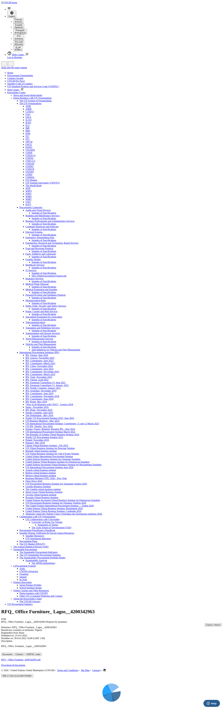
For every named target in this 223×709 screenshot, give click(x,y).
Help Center (14, 89)
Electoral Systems (33, 232)
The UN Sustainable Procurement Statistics (40, 555)
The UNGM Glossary (30, 601)
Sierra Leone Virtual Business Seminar (44, 492)
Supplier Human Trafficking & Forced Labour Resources (46, 533)
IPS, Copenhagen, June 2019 (39, 393)
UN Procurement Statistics (20, 604)
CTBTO (29, 111)
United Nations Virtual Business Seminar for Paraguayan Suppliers (57, 462)
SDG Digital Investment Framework (49, 276)
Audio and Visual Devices (38, 210)
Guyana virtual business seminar (40, 494)
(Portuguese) (20, 31)
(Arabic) (18, 48)
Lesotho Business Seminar (38, 486)
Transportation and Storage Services (42, 333)
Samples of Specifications (44, 213)
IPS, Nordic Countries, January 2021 (43, 388)
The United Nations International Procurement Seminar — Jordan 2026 (59, 505)
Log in (10, 57)
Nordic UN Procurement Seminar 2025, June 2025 (49, 418)
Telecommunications (35, 322)
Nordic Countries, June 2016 (39, 412)
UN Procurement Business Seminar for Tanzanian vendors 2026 (56, 483)
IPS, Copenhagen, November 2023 (42, 371)
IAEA (28, 117)
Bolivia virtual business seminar (40, 473)
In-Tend (23, 579)
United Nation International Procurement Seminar (49, 456)
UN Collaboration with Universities (42, 519)
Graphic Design (33, 259)
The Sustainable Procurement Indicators (38, 552)
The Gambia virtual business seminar (43, 489)
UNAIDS (30, 150)
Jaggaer (23, 577)
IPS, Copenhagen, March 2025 (40, 363)
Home (10, 72)
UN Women (31, 180)
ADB (28, 106)
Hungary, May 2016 (35, 442)
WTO (28, 204)
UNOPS (29, 172)
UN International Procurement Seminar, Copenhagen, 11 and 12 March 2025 (62, 423)
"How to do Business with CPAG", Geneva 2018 (49, 404)
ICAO (28, 120)
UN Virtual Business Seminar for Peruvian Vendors (50, 448)
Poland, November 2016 (37, 440)
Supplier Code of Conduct (19, 83)
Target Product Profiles (30, 585)
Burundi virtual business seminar (41, 451)
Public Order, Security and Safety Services (45, 306)
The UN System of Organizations (35, 100)
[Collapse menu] (11, 63)
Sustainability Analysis (36, 560)
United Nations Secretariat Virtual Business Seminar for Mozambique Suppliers (63, 464)
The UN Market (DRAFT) (32, 544)
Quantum (23, 574)
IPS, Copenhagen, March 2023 (40, 374)
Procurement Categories (30, 207)
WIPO (28, 191)
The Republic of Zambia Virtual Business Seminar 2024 (52, 434)
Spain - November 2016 (37, 407)
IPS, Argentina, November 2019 (40, 390)
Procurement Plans (28, 541)
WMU (28, 199)
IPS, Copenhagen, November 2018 (42, 396)
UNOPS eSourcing (28, 571)
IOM (27, 133)
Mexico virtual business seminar (40, 475)
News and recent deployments (27, 95)
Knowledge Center (16, 92)
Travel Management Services (39, 338)
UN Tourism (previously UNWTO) (42, 183)
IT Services (30, 270)
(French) (18, 20)
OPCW (29, 141)
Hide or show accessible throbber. (17, 676)
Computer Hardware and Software (42, 226)
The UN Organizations (30, 103)
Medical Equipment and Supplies (41, 289)
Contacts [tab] (19, 654)
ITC (27, 136)
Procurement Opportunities (20, 75)
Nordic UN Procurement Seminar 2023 (44, 437)
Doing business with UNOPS (33, 593)
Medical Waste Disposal (37, 284)
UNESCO (30, 155)
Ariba (22, 568)
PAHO (28, 147)
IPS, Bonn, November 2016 (38, 410)
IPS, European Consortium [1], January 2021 (47, 385)
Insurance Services (34, 278)
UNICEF (29, 163)
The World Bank (33, 185)
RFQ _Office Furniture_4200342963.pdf (21, 659)
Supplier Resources (34, 535)
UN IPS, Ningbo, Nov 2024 (39, 426)
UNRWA (29, 177)
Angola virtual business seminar (40, 470)
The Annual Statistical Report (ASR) (31, 546)
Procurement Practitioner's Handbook (37, 530)
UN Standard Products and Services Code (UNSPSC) (33, 86)
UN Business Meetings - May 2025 (42, 421)
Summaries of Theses (48, 525)
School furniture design (30, 587)
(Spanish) (19, 26)
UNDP (28, 152)
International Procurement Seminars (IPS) (39, 352)
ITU (27, 139)
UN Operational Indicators (38, 538)
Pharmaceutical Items (35, 300)
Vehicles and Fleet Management (40, 344)
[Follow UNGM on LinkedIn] (104, 670)
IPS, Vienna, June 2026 (36, 355)
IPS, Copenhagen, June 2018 (39, 399)
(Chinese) (19, 37)
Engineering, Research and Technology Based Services (51, 243)
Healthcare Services (34, 265)
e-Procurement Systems (24, 566)
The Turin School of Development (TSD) (51, 527)
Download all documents (13, 665)
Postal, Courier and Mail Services (41, 311)
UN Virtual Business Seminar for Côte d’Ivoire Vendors (52, 453)
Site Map (85, 670)
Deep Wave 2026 (33, 481)
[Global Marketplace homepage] (9, 2)
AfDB (28, 109)
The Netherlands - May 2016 (39, 415)
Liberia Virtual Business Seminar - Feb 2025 (46, 445)
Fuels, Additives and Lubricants (40, 254)
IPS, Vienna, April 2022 (37, 380)
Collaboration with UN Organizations (37, 516)
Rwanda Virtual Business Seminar (41, 497)
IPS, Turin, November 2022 (38, 377)
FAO (27, 114)
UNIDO (29, 166)
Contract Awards (15, 78)
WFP (27, 188)
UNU (28, 202)
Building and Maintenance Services (42, 215)
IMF (27, 128)
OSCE (28, 144)
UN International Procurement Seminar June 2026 (49, 467)
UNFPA (29, 158)
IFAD (28, 122)
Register (18, 57)
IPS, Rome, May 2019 (36, 401)
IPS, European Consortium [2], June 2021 (45, 382)
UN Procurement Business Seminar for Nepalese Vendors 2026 (55, 503)
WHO (28, 193)
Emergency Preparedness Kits (39, 237)
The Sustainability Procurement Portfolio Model (42, 557)
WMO (28, 196)
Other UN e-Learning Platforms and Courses (40, 596)
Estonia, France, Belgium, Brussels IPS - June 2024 (50, 429)
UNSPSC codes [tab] (33, 654)
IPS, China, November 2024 (39, 366)
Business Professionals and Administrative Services (49, 221)
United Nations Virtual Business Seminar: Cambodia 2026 (53, 511)
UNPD (28, 174)
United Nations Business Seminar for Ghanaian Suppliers (52, 459)
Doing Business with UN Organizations (32, 98)
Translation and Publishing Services (42, 328)
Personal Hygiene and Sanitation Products (45, 295)
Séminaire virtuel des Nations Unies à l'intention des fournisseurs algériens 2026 (63, 514)
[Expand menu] (4, 63)
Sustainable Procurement (25, 549)
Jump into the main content (14, 67)
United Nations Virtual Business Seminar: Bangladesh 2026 (54, 508)
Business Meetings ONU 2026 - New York (46, 478)
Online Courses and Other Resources (31, 590)
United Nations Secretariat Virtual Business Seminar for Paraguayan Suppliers (62, 500)
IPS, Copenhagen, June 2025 (39, 360)
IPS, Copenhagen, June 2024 (39, 369)
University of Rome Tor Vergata (47, 522)
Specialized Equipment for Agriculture (43, 317)
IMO (27, 131)
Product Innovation (22, 582)
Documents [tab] (7, 654)
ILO (27, 125)
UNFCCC (30, 161)
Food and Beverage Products (39, 248)
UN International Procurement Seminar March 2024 (50, 432)
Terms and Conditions (67, 670)
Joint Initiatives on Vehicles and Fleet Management (56, 349)
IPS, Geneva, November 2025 (39, 358)
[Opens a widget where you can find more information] (211, 703)
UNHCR (29, 169)
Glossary (96, 670)
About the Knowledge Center (27, 598)
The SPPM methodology (43, 563)
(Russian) (19, 43)
